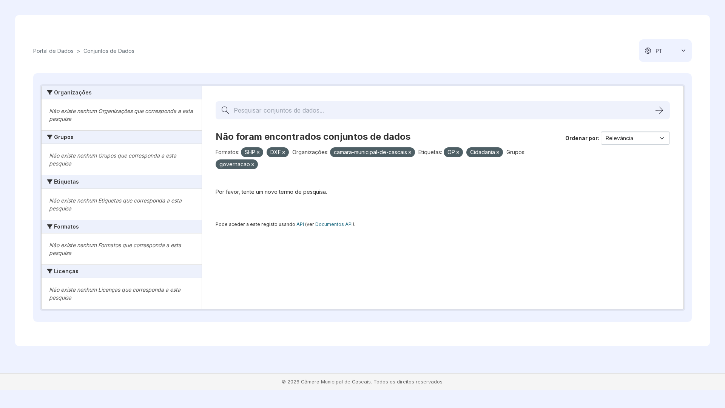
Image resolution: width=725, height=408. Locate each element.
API (300, 224)
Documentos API (334, 224)
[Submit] (659, 110)
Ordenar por (581, 138)
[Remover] (258, 152)
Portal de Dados (53, 51)
